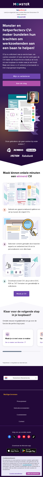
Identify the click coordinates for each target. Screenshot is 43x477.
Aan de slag (21, 83)
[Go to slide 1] (12, 351)
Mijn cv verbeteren (21, 76)
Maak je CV (21, 294)
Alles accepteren (33, 473)
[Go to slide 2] (31, 351)
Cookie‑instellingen (15, 473)
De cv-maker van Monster (14, 342)
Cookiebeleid (27, 465)
